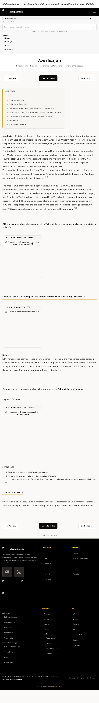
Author (75, 619)
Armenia (79, 143)
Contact (76, 640)
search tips (35, 31)
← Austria (11, 78)
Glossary (47, 579)
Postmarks (77, 569)
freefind (53, 31)
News (75, 630)
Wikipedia (23, 472)
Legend (47, 574)
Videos (46, 630)
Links (46, 634)
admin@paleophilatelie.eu (12, 679)
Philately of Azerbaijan (18, 104)
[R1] (46, 177)
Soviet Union (31, 162)
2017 (13, 307)
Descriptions (49, 569)
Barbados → (86, 78)
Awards (76, 624)
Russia (31, 143)
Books (46, 619)
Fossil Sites (8, 633)
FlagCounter (43, 472)
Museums (8, 627)
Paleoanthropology (9, 643)
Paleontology (7, 613)
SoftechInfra (58, 686)
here (17, 399)
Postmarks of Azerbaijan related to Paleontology (30, 116)
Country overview (16, 100)
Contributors (9, 622)
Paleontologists (10, 617)
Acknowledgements (17, 124)
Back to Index (48, 78)
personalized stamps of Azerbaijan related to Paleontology (35, 112)
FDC (74, 564)
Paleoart (47, 624)
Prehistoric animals (24, 237)
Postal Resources (52, 648)
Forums (49, 654)
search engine (45, 31)
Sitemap (5, 35)
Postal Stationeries (80, 558)
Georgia (52, 143)
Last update (46, 535)
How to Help (78, 635)
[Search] (93, 27)
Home (7, 38)
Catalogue (9, 42)
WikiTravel (32, 472)
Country (8, 45)
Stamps (76, 553)
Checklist (47, 564)
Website (76, 614)
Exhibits (76, 574)
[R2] (75, 208)
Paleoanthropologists (12, 647)
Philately (49, 643)
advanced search (62, 31)
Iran (9, 147)
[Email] (7, 572)
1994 (13, 237)
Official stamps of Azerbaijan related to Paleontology (32, 108)
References (14, 120)
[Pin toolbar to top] (95, 20)
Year (45, 558)
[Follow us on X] (19, 572)
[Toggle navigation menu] (94, 11)
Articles (47, 614)
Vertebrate (8, 638)
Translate (17, 21)
